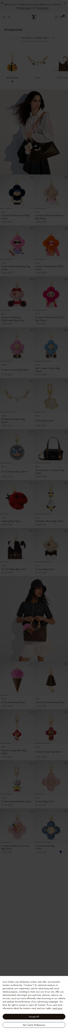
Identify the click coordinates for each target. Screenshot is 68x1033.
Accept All (34, 1016)
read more (57, 1008)
